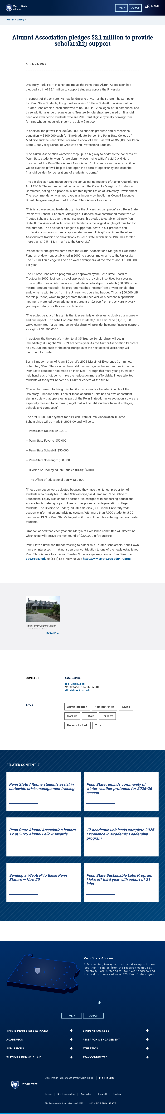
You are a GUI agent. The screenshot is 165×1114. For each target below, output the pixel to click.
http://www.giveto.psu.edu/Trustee (107, 559)
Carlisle (72, 716)
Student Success (95, 1030)
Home (10, 19)
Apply (135, 7)
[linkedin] (91, 1003)
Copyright (102, 1094)
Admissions (15, 1048)
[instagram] (74, 1003)
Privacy (48, 1094)
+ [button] (71, 1030)
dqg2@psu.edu (36, 559)
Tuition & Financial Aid (24, 1057)
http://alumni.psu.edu (77, 690)
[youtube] (82, 1003)
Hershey (107, 716)
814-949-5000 (106, 1078)
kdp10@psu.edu (74, 683)
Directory (117, 1094)
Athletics (90, 1048)
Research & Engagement (101, 1039)
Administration (77, 706)
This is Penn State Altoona (27, 1030)
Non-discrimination (66, 1094)
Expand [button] (51, 633)
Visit (121, 7)
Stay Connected (94, 1057)
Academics (14, 1039)
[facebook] (65, 1003)
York (98, 725)
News (20, 19)
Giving (126, 706)
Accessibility (86, 1094)
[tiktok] (99, 1003)
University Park (77, 725)
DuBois (89, 716)
